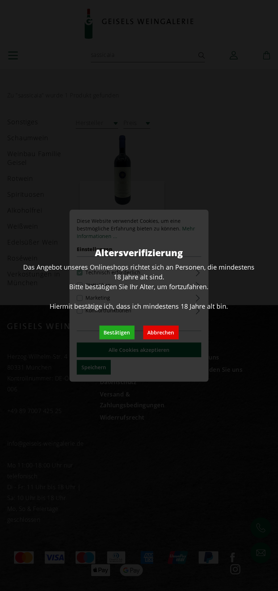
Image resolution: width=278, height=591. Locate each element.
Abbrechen (160, 332)
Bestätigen (117, 332)
